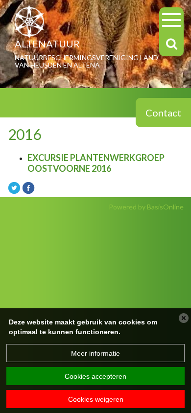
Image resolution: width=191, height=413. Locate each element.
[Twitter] (14, 187)
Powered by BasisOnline (146, 207)
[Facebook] (28, 187)
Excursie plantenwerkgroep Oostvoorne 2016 (96, 163)
